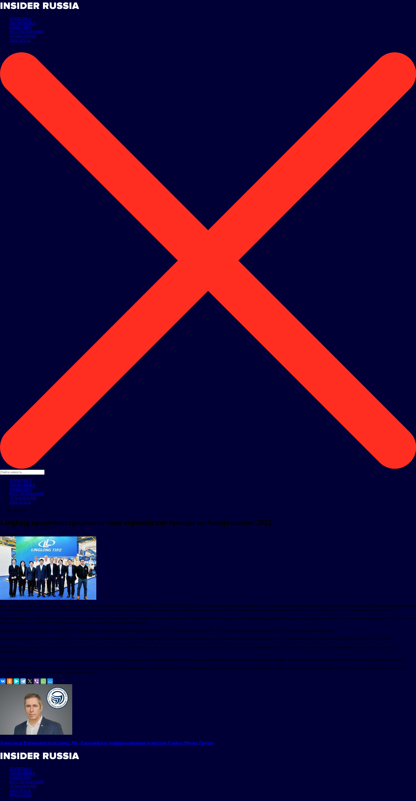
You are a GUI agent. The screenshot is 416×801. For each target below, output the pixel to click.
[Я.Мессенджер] (16, 681)
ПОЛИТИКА (21, 19)
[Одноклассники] (10, 681)
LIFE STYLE (20, 40)
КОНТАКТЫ (21, 795)
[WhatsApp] (43, 681)
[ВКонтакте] (3, 681)
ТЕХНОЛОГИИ (23, 36)
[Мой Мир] (50, 681)
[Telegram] (23, 681)
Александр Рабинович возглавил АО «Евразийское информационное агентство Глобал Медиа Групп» (107, 742)
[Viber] (36, 681)
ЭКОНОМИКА (22, 23)
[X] (30, 681)
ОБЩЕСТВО (21, 27)
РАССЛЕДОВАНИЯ (27, 32)
